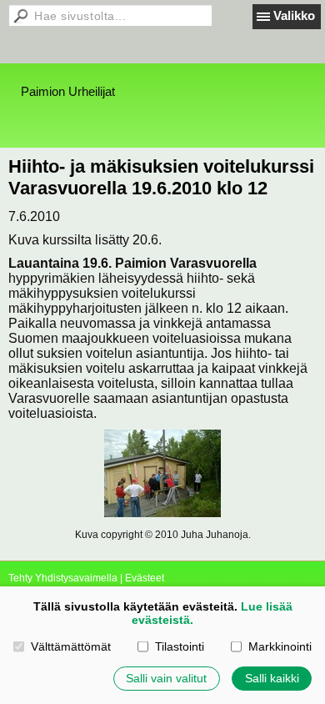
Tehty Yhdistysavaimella (63, 578)
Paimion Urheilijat (68, 91)
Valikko (294, 15)
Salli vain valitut (166, 678)
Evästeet (144, 578)
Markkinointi (279, 646)
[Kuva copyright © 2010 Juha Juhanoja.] (162, 473)
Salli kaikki (272, 678)
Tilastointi (179, 646)
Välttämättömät (70, 646)
